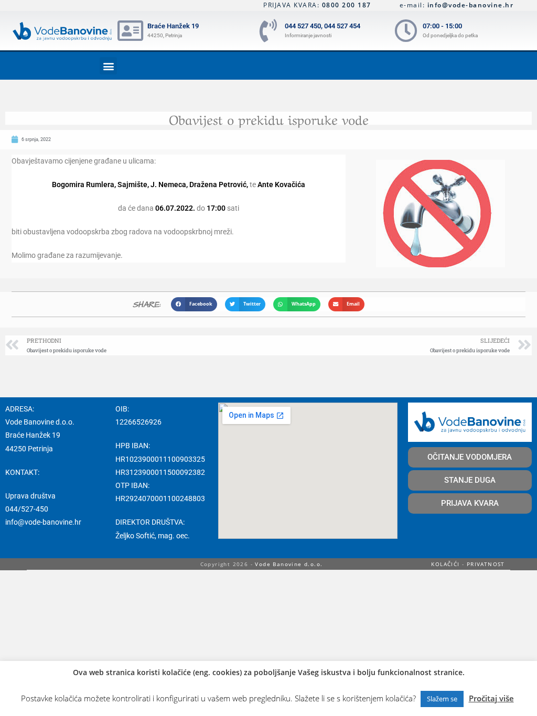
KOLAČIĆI (446, 564)
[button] (108, 65)
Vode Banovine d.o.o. (289, 564)
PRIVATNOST (486, 564)
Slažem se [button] (442, 698)
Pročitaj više (491, 698)
